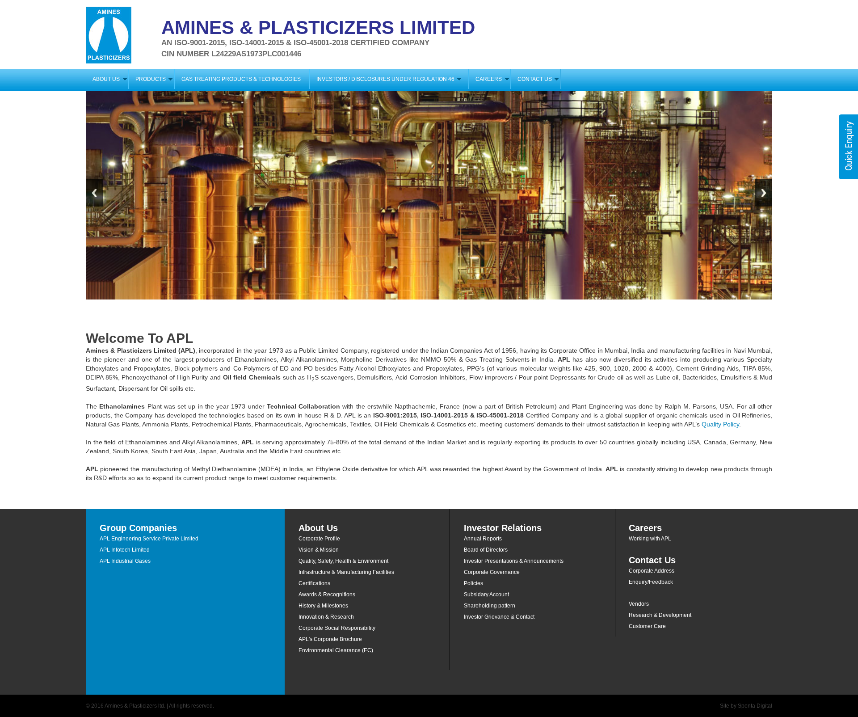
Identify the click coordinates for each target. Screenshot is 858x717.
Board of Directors (486, 550)
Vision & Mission (319, 550)
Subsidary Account (486, 594)
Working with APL (650, 539)
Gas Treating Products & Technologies (241, 79)
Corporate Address (651, 571)
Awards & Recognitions (327, 594)
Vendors (639, 604)
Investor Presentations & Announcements (514, 561)
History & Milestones (323, 606)
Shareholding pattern (489, 606)
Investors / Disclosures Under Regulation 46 (388, 79)
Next (763, 193)
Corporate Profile (319, 539)
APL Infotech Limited (125, 550)
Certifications (314, 583)
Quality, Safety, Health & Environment (343, 561)
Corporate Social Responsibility (337, 628)
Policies (473, 583)
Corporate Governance (492, 572)
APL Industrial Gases (125, 561)
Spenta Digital (755, 706)
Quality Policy (720, 424)
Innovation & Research (326, 617)
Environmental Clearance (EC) (336, 650)
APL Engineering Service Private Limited (149, 539)
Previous (94, 193)
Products (150, 79)
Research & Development (660, 615)
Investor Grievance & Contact (499, 617)
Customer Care (647, 626)
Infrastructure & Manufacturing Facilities (346, 572)
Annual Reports (483, 539)
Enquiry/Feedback (651, 582)
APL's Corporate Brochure (330, 639)
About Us (106, 79)
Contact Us (534, 79)
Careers (488, 79)
